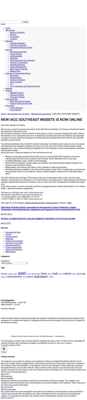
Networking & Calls (13, 232)
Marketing (9, 239)
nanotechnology (14, 276)
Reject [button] (12, 343)
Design (8, 234)
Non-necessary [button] (7, 387)
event (22, 273)
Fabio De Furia (36, 274)
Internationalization (13, 245)
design (15, 274)
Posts (3, 114)
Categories (5, 261)
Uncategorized (51, 203)
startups (51, 277)
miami (74, 274)
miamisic (3, 277)
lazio (60, 274)
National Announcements (41, 114)
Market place (10, 252)
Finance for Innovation (14, 241)
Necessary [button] (5, 374)
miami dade (81, 274)
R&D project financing (13, 249)
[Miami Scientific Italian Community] (6, 12)
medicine (67, 273)
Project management (13, 247)
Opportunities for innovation (19, 114)
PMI (24, 277)
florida (44, 273)
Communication (11, 237)
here (80, 341)
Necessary (8, 376)
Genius (50, 274)
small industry (41, 276)
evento (29, 274)
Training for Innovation (14, 243)
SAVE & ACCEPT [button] (7, 398)
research (29, 276)
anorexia (4, 274)
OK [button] (8, 343)
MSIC (69, 203)
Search (25, 22)
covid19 (10, 274)
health (55, 273)
